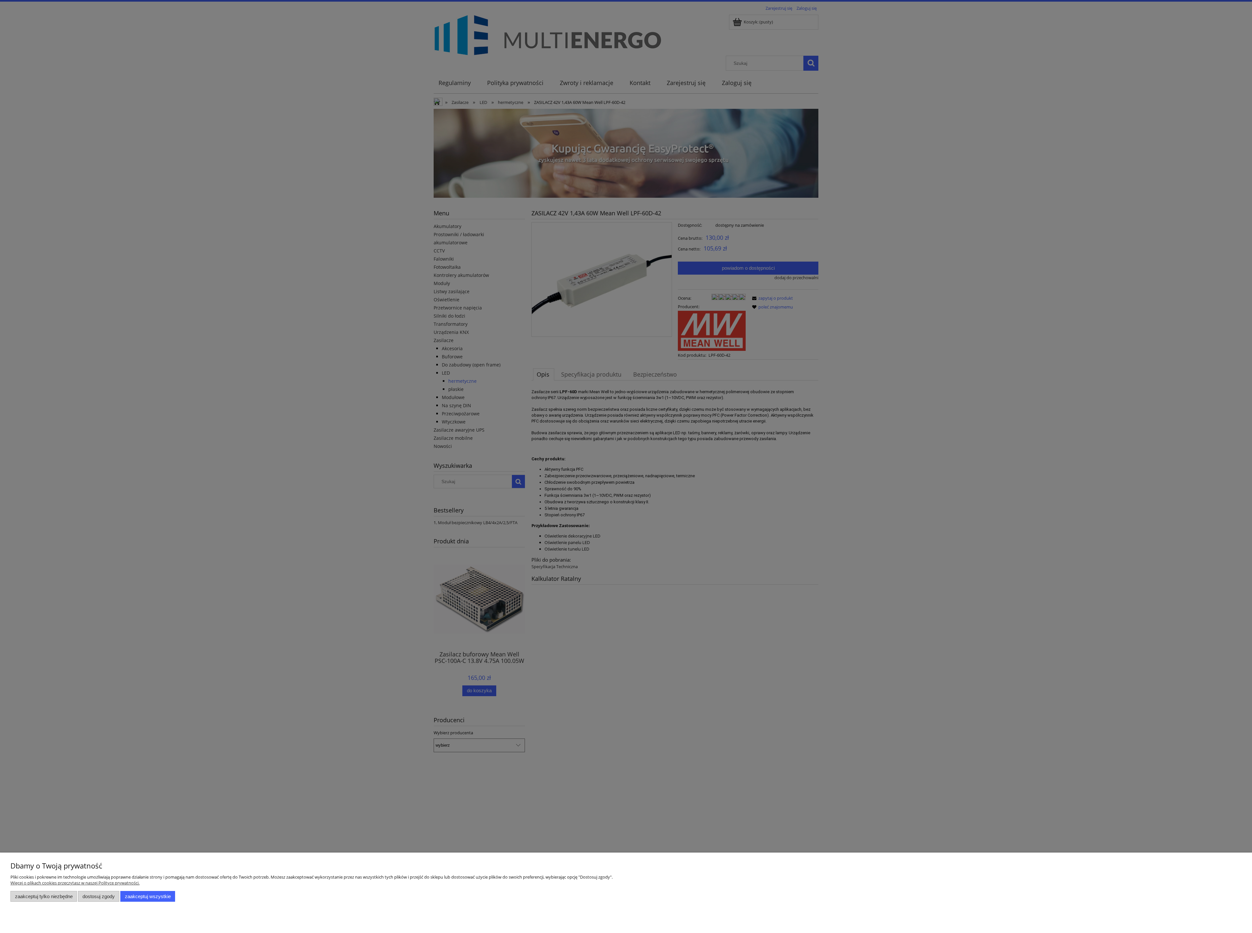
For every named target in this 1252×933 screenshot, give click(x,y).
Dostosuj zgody (98, 896)
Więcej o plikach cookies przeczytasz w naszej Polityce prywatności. (75, 883)
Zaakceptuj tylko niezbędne (44, 896)
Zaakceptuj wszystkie (148, 896)
